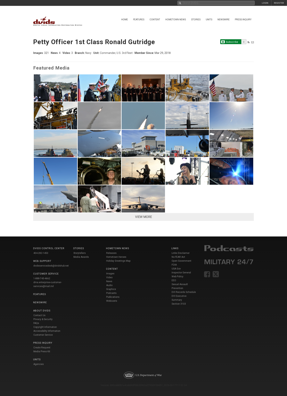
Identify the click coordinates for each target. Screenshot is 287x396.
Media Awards (81, 257)
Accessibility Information (46, 331)
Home (124, 19)
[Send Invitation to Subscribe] (252, 42)
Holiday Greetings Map (118, 261)
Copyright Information (45, 327)
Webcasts (111, 301)
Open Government (181, 261)
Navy (88, 52)
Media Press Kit (41, 351)
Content (155, 19)
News (109, 281)
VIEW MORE (143, 217)
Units (209, 19)
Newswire (223, 19)
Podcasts (111, 293)
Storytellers (79, 253)
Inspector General (181, 272)
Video (109, 277)
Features (138, 19)
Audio (109, 285)
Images (110, 273)
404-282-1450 (40, 253)
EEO (174, 280)
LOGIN (265, 3)
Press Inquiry (243, 19)
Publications (112, 297)
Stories (196, 19)
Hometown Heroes (116, 257)
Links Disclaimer (181, 253)
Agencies (38, 364)
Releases (111, 253)
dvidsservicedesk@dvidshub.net (51, 265)
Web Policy (177, 276)
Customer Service (43, 335)
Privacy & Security (43, 319)
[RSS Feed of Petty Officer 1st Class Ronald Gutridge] (249, 42)
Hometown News (175, 19)
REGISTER (279, 3)
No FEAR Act (178, 257)
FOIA (174, 264)
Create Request (41, 347)
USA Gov (176, 268)
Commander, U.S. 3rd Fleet (116, 52)
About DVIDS (41, 310)
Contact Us (39, 315)
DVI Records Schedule (184, 292)
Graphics (111, 289)
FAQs (36, 323)
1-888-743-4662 (41, 278)
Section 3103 (179, 303)
